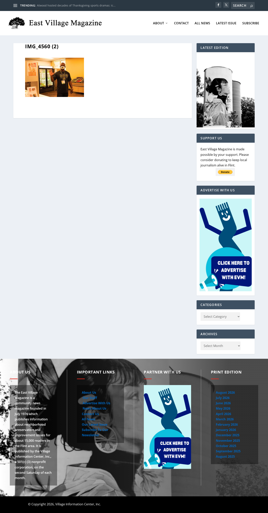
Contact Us (90, 414)
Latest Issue (226, 23)
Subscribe (250, 23)
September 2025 (228, 451)
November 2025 (228, 440)
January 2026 (226, 430)
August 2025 (225, 456)
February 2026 (227, 424)
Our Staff (89, 398)
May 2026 (223, 408)
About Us (89, 392)
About (158, 23)
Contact (181, 23)
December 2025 (227, 435)
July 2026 (223, 398)
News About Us (94, 408)
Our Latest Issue (94, 424)
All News (202, 23)
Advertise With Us (96, 403)
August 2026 (225, 392)
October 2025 (226, 446)
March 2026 (225, 419)
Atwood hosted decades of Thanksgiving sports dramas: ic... (76, 5)
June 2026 (223, 403)
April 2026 (223, 414)
